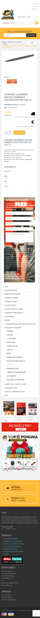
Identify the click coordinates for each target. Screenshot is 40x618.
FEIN (6, 395)
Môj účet (35, 3)
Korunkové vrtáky (13, 368)
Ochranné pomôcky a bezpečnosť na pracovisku (20, 324)
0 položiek (6, 23)
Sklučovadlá (11, 342)
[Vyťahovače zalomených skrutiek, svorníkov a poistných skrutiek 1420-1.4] (19, 58)
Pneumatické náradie (11, 298)
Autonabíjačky (11, 376)
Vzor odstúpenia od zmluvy (12, 546)
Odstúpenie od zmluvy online (13, 541)
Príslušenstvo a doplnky (15, 42)
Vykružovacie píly (12, 346)
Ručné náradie (9, 316)
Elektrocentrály (10, 305)
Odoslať (30, 246)
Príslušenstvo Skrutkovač (15, 380)
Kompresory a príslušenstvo (14, 313)
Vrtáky (5, 44)
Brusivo (7, 320)
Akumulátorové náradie (12, 294)
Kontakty (35, 6)
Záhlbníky (10, 331)
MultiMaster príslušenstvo (16, 361)
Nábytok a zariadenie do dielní (15, 392)
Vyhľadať (31, 35)
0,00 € (12, 23)
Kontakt (6, 554)
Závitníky (10, 335)
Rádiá (8, 354)
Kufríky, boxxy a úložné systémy (15, 384)
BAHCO (12, 86)
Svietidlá (10, 350)
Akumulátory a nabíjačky (15, 357)
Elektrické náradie (11, 290)
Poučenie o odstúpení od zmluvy (14, 544)
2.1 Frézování (11, 339)
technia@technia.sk (12, 583)
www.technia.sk (7, 585)
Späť (32, 43)
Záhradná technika (11, 302)
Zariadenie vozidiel (11, 388)
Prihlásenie (34, 9)
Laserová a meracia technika (14, 309)
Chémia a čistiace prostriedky (16, 372)
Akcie (6, 287)
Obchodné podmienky (11, 539)
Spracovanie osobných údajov (13, 551)
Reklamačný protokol (10, 549)
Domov (4, 42)
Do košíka (19, 133)
